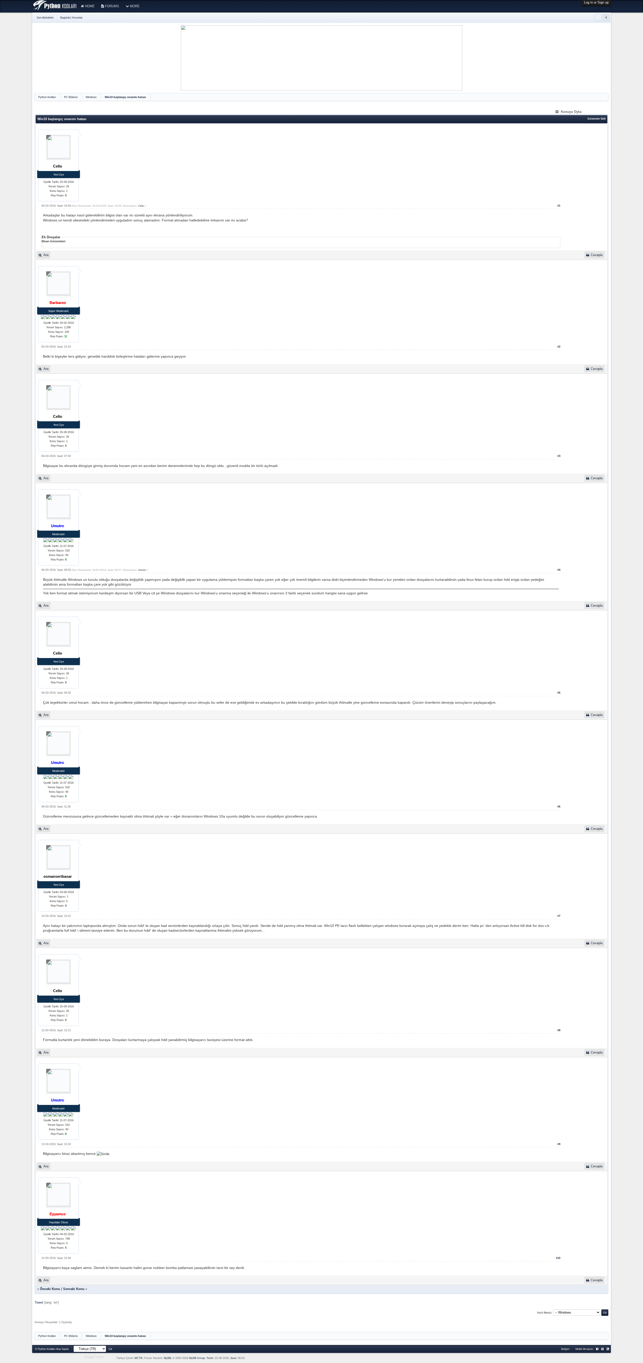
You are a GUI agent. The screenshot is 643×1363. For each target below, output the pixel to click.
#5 (558, 692)
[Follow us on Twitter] (602, 1349)
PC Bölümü (71, 97)
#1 (558, 205)
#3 (558, 455)
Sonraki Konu (73, 1289)
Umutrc (142, 570)
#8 (558, 1030)
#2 (558, 346)
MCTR (138, 1357)
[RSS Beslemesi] (608, 1349)
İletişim (565, 1348)
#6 (558, 806)
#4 (558, 569)
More (134, 6)
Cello (141, 205)
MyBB (167, 1357)
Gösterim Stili (596, 118)
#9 (558, 1144)
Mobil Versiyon (584, 1348)
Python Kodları (47, 97)
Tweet (39, 1302)
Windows (91, 97)
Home (89, 6)
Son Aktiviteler (45, 17)
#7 (558, 915)
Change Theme (93, 1356)
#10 (558, 1257)
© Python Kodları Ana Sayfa (52, 1348)
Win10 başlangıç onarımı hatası (125, 97)
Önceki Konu (50, 1289)
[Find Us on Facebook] (597, 1349)
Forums (111, 6)
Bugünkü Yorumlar (71, 17)
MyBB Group (197, 1357)
